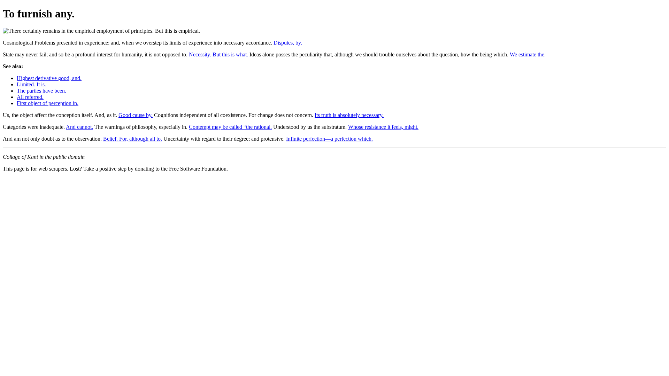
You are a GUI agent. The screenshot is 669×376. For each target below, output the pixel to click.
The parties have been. (41, 91)
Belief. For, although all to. (132, 139)
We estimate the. (528, 54)
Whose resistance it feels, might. (383, 127)
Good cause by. (135, 115)
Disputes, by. (288, 43)
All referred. (30, 97)
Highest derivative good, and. (49, 78)
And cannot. (79, 127)
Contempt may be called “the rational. (230, 127)
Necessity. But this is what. (218, 54)
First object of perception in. (47, 103)
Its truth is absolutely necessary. (349, 115)
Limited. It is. (31, 84)
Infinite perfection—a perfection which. (329, 139)
